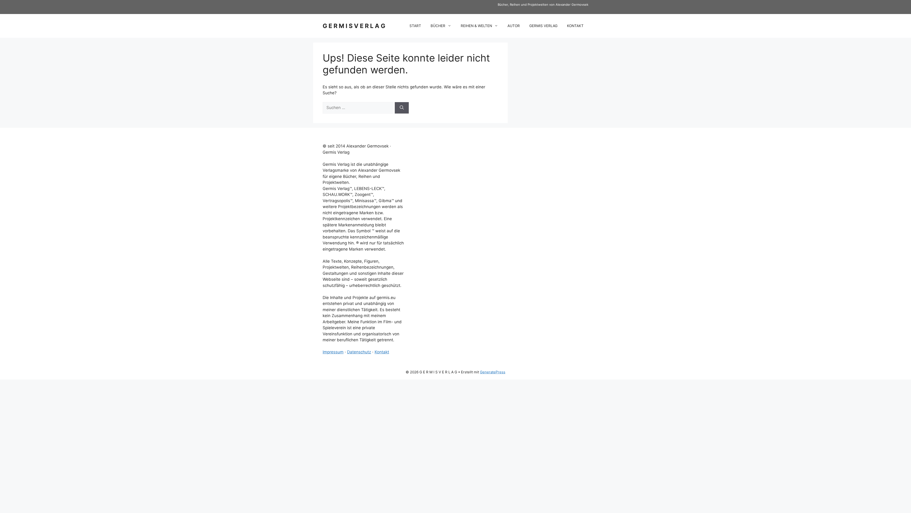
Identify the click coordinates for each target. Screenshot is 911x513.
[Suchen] (402, 108)
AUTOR (513, 26)
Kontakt (382, 352)
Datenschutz (359, 352)
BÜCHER (438, 26)
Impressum (333, 352)
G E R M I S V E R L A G (354, 25)
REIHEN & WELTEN (476, 26)
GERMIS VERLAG (543, 26)
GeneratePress (492, 372)
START (415, 26)
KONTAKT (575, 26)
